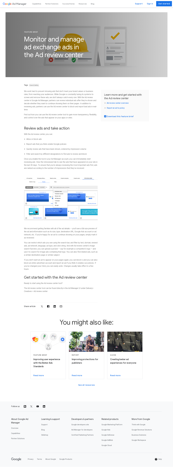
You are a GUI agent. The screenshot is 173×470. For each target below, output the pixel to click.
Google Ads (106, 430)
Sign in (150, 4)
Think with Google (138, 425)
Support (139, 4)
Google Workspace (139, 440)
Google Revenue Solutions (142, 430)
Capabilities (36, 4)
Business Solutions (139, 435)
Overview (14, 428)
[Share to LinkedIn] (54, 306)
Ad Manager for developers (82, 430)
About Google (50, 459)
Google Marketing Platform (112, 425)
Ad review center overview (118, 103)
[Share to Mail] (61, 306)
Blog (92, 4)
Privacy (30, 459)
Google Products (65, 459)
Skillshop (44, 435)
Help (160, 459)
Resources (83, 4)
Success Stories (68, 4)
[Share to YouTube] (37, 406)
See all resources (86, 385)
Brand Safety (34, 85)
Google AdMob (107, 440)
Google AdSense (108, 435)
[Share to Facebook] (48, 306)
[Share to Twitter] (41, 306)
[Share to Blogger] (25, 406)
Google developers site (80, 425)
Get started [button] (164, 4)
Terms (39, 459)
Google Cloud (107, 445)
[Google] (7, 3)
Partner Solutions (51, 4)
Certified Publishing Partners (82, 435)
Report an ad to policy (116, 108)
